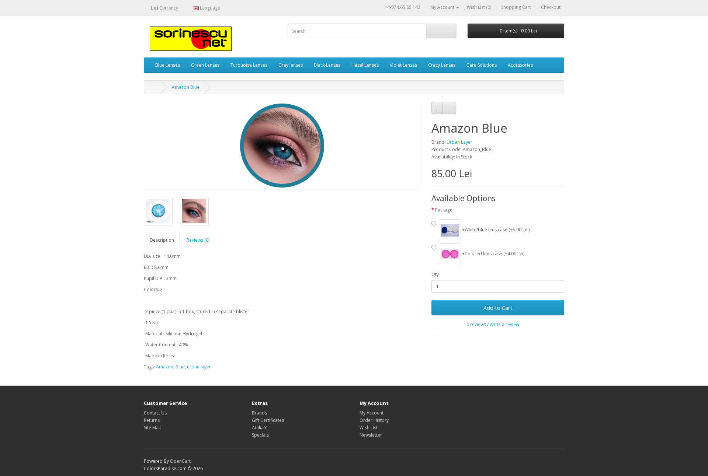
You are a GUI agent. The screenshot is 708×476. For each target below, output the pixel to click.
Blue (180, 367)
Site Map (153, 427)
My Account (372, 413)
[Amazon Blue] (282, 145)
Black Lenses (327, 65)
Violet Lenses (403, 65)
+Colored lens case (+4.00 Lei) (492, 254)
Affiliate (260, 427)
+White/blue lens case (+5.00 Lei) (495, 230)
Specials (260, 435)
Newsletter (371, 435)
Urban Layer (459, 142)
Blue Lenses (167, 65)
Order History (374, 420)
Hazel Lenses (365, 65)
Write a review (504, 324)
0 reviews (476, 324)
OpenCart (180, 461)
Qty (435, 274)
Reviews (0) (198, 240)
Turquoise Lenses (248, 65)
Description (162, 240)
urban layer (199, 367)
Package (443, 210)
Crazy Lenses (441, 65)
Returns (152, 420)
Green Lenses (205, 65)
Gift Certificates (268, 420)
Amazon (164, 367)
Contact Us (155, 413)
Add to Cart (498, 307)
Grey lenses (290, 65)
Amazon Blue (185, 87)
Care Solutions (481, 65)
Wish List (369, 427)
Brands (259, 413)
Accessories (520, 65)
